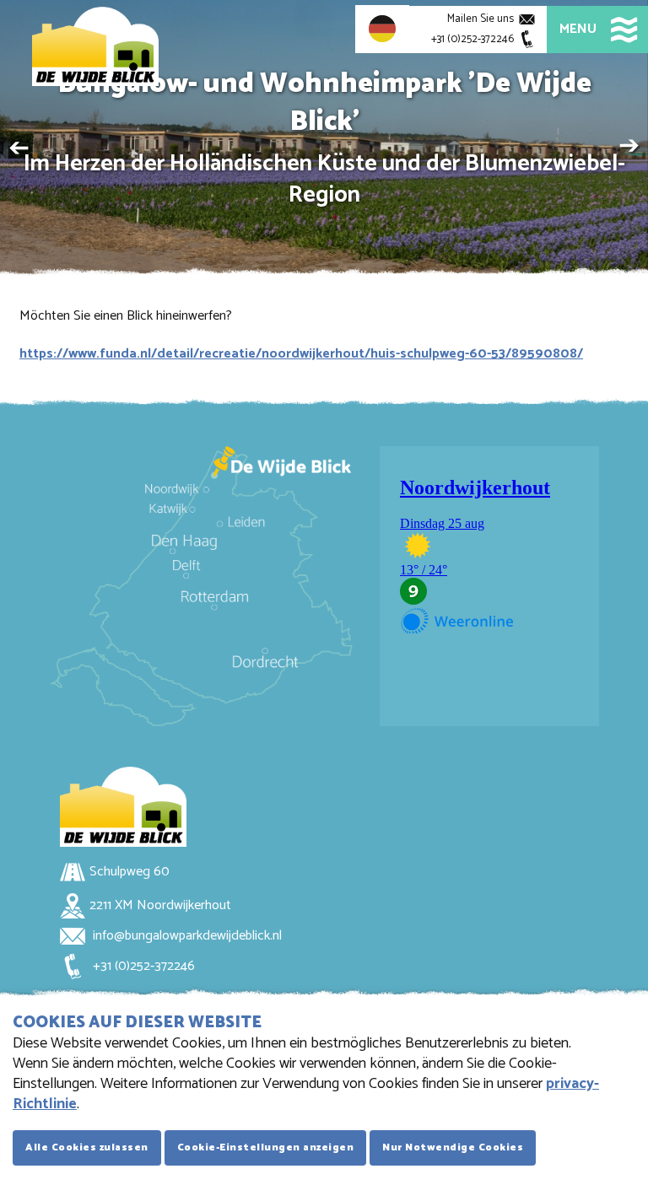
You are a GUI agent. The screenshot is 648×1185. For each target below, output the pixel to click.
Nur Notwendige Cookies (452, 1147)
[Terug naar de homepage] (95, 46)
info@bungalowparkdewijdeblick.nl (185, 935)
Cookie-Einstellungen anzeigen (265, 1147)
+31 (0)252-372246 (142, 966)
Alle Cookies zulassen (86, 1147)
